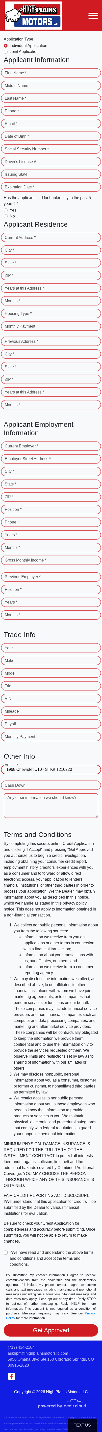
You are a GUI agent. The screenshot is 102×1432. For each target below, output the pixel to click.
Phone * (12, 111)
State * (10, 263)
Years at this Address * (24, 288)
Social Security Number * (27, 149)
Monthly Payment (20, 737)
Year (9, 648)
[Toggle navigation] (93, 15)
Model (10, 673)
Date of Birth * (17, 136)
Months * (12, 301)
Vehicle (11, 765)
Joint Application (24, 51)
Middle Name (16, 86)
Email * (11, 124)
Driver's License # (20, 162)
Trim (8, 686)
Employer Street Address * (28, 459)
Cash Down (15, 785)
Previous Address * (21, 341)
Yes (13, 210)
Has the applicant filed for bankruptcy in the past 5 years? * (47, 201)
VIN (8, 698)
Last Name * (15, 98)
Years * (11, 535)
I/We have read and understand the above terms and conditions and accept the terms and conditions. (52, 1258)
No (12, 216)
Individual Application (28, 45)
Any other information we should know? (41, 797)
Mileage (12, 711)
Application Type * (20, 39)
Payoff (10, 724)
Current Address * (20, 237)
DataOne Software (86, 1417)
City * (9, 250)
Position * (13, 509)
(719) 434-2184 (21, 1347)
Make (9, 660)
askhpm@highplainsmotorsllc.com (38, 1353)
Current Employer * (21, 446)
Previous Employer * (23, 577)
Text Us (82, 1425)
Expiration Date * (19, 187)
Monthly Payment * (21, 326)
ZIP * (9, 275)
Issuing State (16, 174)
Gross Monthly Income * (25, 560)
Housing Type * (18, 313)
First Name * (15, 73)
